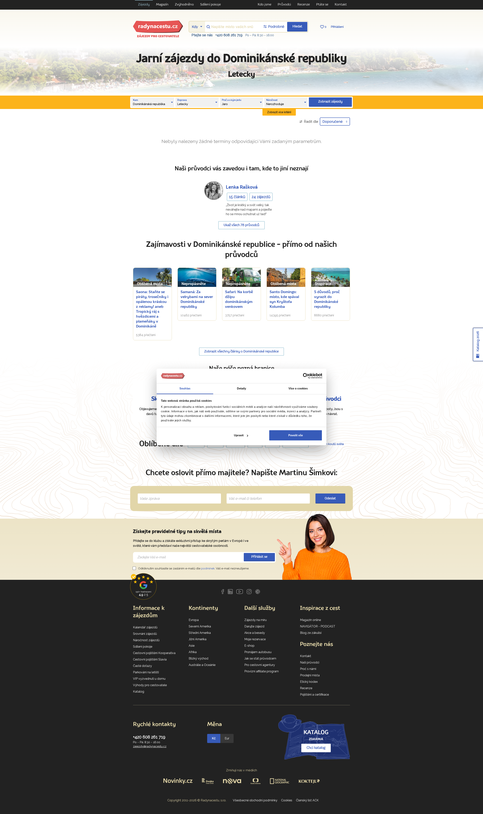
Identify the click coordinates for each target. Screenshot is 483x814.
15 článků (237, 197)
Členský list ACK (307, 800)
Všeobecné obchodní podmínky (255, 800)
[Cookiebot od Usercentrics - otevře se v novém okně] (305, 376)
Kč (214, 738)
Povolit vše (295, 435)
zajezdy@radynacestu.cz (149, 746)
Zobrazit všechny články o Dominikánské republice (241, 351)
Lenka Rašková (242, 187)
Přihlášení (337, 27)
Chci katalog (316, 748)
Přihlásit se (259, 556)
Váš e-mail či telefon (242, 494)
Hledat (297, 26)
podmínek (208, 568)
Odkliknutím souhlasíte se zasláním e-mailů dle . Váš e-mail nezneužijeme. (193, 568)
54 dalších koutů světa (329, 444)
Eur (227, 738)
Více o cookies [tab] (298, 388)
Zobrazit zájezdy (330, 101)
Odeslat (330, 498)
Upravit (239, 435)
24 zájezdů (261, 197)
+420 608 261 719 (228, 35)
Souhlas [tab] (184, 388)
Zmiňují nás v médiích (241, 770)
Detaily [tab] (241, 388)
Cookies (286, 800)
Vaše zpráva (148, 494)
